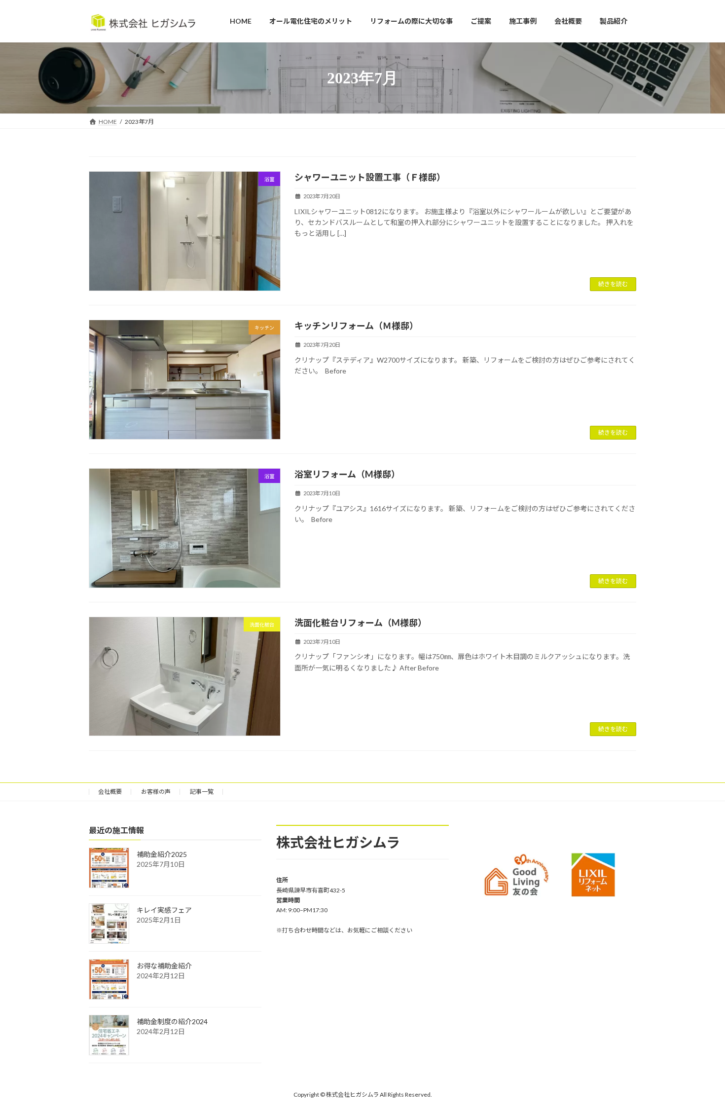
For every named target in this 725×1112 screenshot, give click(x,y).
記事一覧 (202, 791)
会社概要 (110, 791)
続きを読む (613, 284)
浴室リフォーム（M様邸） (347, 474)
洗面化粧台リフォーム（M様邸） (360, 622)
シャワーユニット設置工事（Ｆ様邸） (369, 177)
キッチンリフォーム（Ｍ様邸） (356, 325)
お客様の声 (156, 791)
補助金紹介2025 (162, 855)
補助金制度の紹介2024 (172, 1022)
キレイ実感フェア (164, 910)
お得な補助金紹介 (164, 966)
